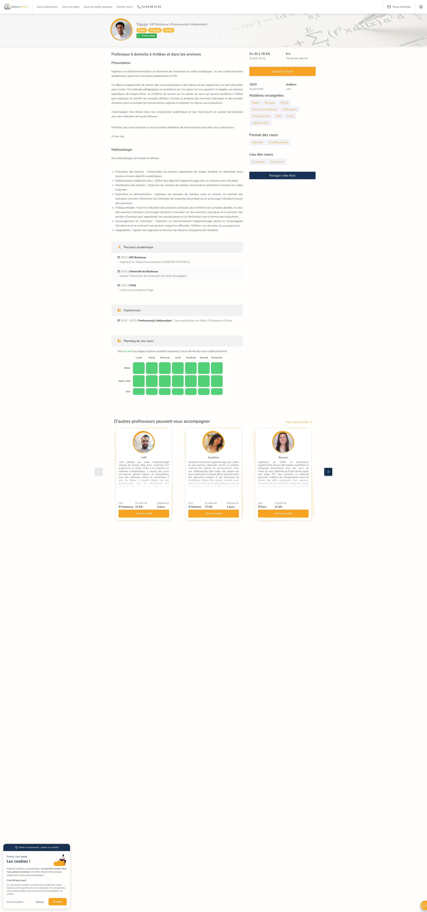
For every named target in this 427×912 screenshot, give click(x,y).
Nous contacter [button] (402, 7)
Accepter (58, 901)
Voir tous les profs (297, 422)
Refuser (40, 901)
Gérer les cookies (15, 901)
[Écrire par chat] (423, 905)
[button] (421, 7)
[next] (328, 472)
